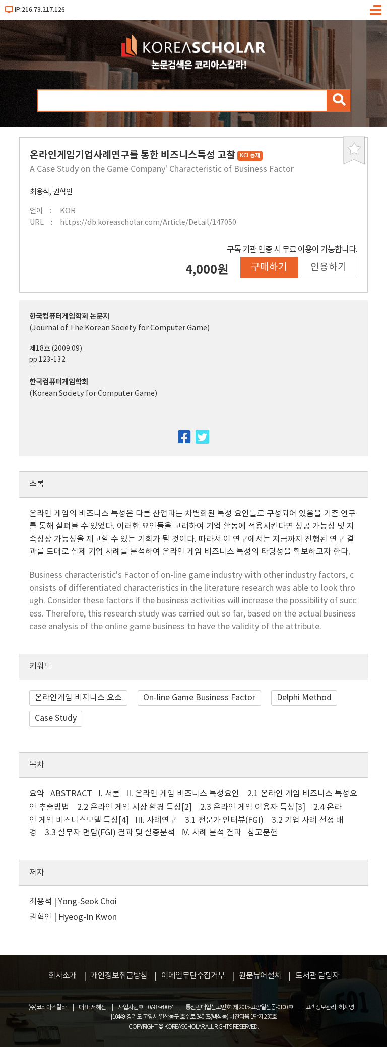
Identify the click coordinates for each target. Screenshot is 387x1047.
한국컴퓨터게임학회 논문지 (69, 316)
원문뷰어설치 (260, 975)
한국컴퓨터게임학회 (58, 382)
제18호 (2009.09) (55, 349)
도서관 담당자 (317, 975)
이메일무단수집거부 (193, 975)
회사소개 (62, 975)
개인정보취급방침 (119, 975)
